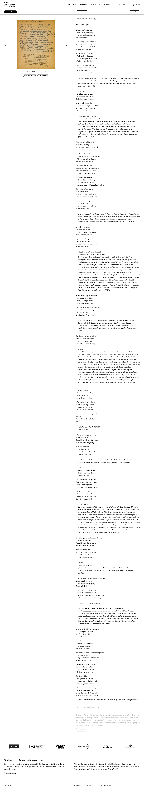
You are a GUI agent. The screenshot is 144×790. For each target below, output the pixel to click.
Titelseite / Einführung (30, 75)
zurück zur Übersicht (10, 12)
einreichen (81, 730)
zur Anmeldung (11, 773)
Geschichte (95, 5)
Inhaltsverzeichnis (43, 75)
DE (133, 4)
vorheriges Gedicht (82, 12)
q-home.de (7, 785)
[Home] (9, 4)
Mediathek (83, 5)
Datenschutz (89, 785)
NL (136, 4)
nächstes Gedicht (134, 12)
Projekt (107, 5)
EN (139, 4)
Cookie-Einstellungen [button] (104, 785)
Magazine (72, 5)
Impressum (77, 785)
